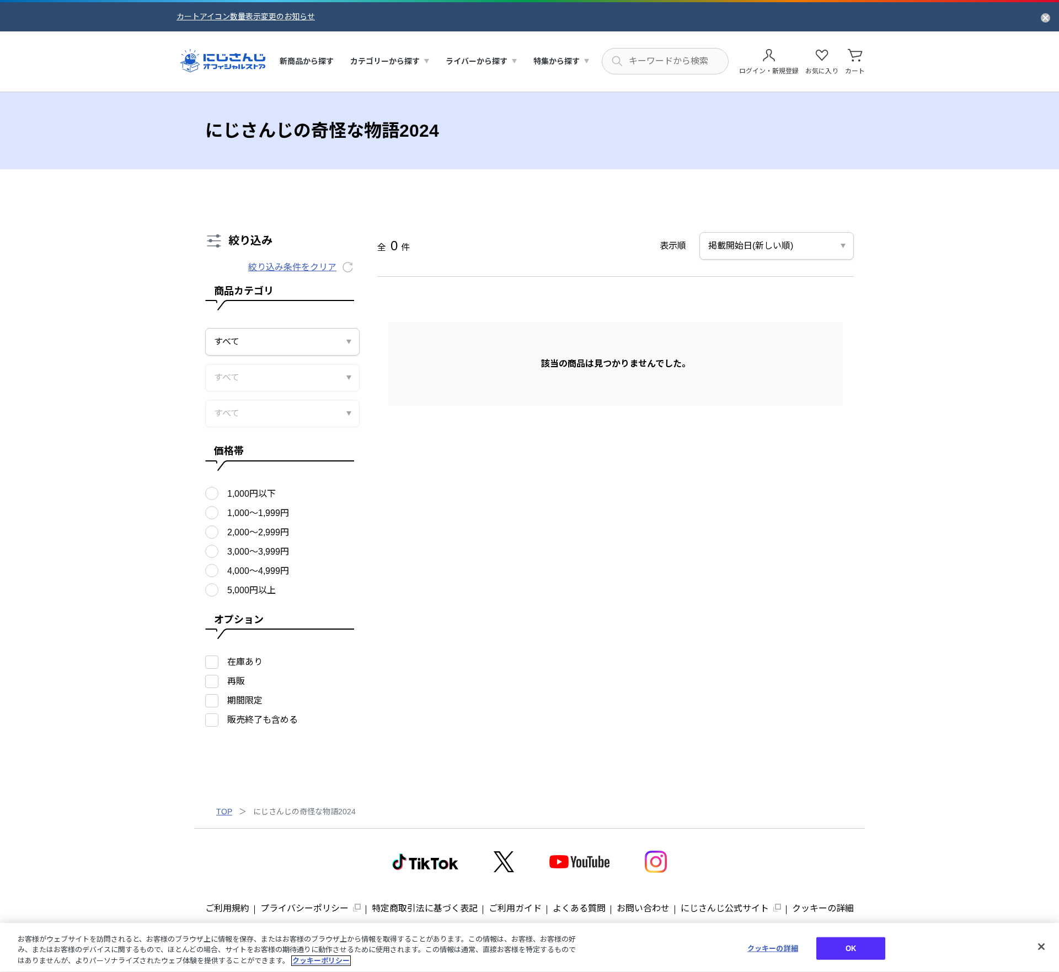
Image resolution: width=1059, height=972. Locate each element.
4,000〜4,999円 (258, 571)
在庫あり (245, 662)
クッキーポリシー (321, 961)
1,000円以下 (251, 493)
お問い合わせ (643, 908)
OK (851, 948)
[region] (529, 947)
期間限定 (245, 700)
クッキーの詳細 (823, 908)
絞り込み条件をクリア (292, 267)
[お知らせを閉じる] (1045, 17)
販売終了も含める (262, 719)
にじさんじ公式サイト (725, 908)
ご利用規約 (227, 908)
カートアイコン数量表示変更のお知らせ (245, 16)
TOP (224, 811)
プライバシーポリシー (304, 908)
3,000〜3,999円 (258, 551)
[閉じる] (1041, 947)
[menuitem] (306, 61)
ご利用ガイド (515, 908)
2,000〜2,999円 (258, 532)
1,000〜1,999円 (258, 513)
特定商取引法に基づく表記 (425, 908)
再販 (236, 681)
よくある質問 (579, 908)
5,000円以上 (251, 590)
